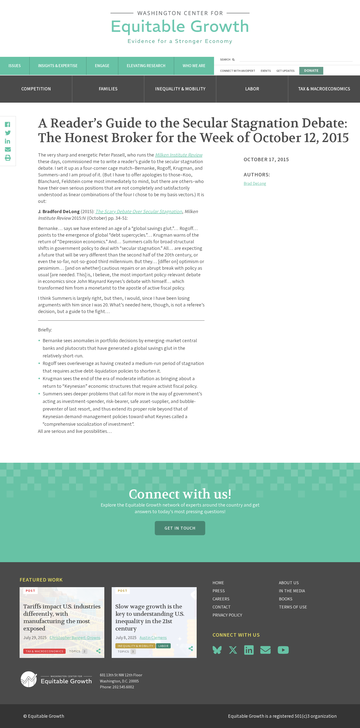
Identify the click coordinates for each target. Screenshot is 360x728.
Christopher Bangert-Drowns (75, 637)
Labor (252, 89)
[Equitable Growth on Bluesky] (217, 649)
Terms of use (293, 607)
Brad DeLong (255, 183)
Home (218, 582)
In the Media (292, 591)
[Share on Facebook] (8, 124)
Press (219, 591)
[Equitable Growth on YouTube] (283, 650)
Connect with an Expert (237, 71)
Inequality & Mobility (180, 89)
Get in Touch (180, 528)
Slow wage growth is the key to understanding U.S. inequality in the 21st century (149, 617)
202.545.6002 (123, 687)
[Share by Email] (8, 149)
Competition (36, 89)
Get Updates (285, 71)
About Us (289, 582)
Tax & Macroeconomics (324, 89)
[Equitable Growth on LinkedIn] (248, 650)
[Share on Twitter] (8, 133)
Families (108, 89)
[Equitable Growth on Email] (265, 650)
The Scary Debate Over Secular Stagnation (138, 211)
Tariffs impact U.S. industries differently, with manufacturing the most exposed (61, 617)
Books (285, 599)
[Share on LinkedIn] (8, 141)
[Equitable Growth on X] (233, 649)
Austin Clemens (153, 637)
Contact (222, 607)
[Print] (8, 158)
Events (266, 71)
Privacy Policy (227, 615)
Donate (311, 70)
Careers (221, 599)
